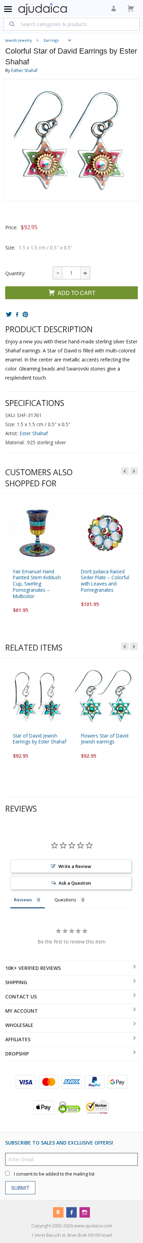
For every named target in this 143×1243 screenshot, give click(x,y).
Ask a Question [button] (75, 883)
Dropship (17, 1053)
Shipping (16, 982)
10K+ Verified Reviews (33, 968)
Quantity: (15, 273)
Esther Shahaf (24, 70)
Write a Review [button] (74, 866)
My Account (21, 1010)
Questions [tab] (65, 900)
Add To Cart (76, 293)
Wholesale (19, 1025)
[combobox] (71, 24)
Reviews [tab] (23, 900)
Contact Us (21, 996)
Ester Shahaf (33, 433)
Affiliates (18, 1039)
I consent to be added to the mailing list (54, 1174)
